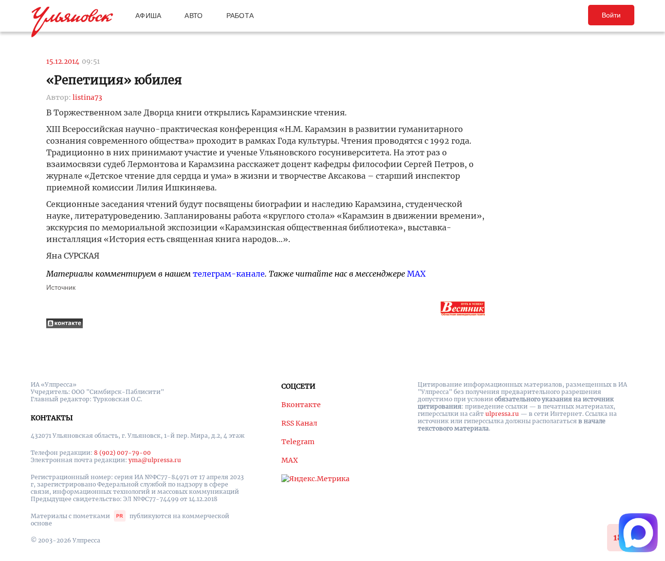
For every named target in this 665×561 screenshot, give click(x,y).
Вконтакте (301, 404)
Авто (194, 15)
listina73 (87, 97)
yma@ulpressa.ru (155, 460)
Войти (611, 15)
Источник (60, 287)
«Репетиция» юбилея (114, 80)
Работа (240, 15)
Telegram (297, 441)
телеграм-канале (229, 274)
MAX (416, 274)
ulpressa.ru (502, 413)
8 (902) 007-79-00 (122, 452)
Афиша (148, 15)
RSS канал (299, 423)
